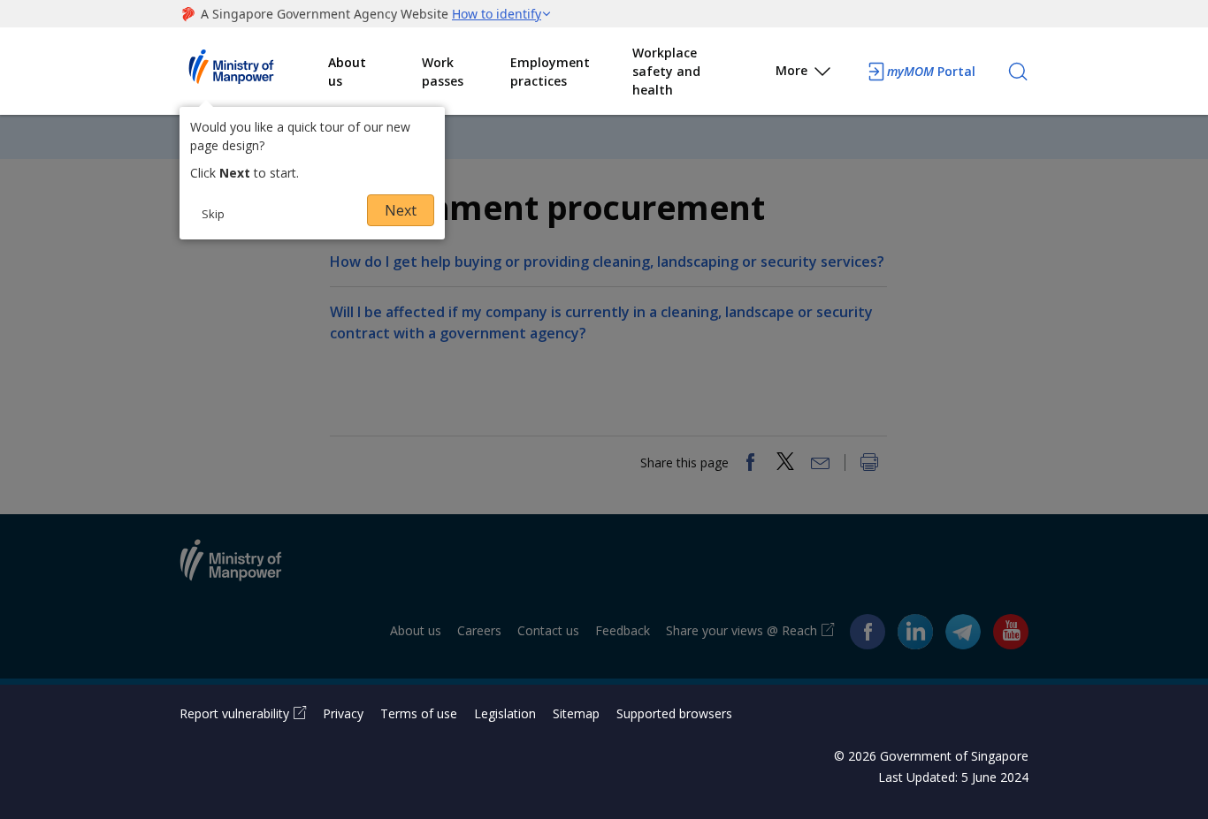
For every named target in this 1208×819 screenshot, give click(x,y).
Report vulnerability (234, 713)
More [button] (791, 70)
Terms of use (418, 713)
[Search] (1017, 71)
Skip (213, 214)
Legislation (505, 713)
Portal (931, 71)
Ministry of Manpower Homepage (254, 71)
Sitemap (576, 713)
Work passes (442, 71)
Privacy (343, 713)
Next (401, 210)
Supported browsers (674, 713)
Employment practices (550, 71)
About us (347, 71)
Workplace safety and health (666, 71)
